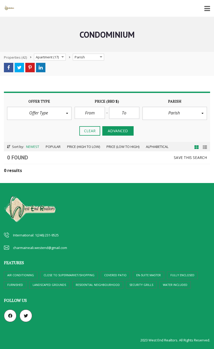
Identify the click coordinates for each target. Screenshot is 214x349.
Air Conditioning (20, 275)
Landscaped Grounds (49, 285)
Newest (32, 146)
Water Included (175, 285)
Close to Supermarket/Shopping (69, 275)
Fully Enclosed (182, 275)
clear (90, 130)
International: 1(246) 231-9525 (36, 235)
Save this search (190, 157)
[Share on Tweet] (19, 67)
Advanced (118, 130)
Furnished (15, 285)
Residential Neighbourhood (98, 285)
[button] (39, 113)
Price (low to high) (122, 146)
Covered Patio (115, 275)
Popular (53, 146)
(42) (15, 57)
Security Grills (141, 285)
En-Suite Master (148, 275)
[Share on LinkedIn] (40, 67)
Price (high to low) (83, 146)
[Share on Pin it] (30, 67)
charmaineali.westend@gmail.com (40, 247)
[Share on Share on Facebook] (8, 67)
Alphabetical (157, 146)
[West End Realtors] (7, 8)
